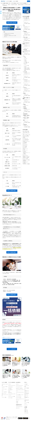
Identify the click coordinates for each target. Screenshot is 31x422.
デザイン (25, 64)
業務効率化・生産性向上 (26, 115)
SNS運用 (24, 151)
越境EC (25, 70)
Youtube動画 (25, 142)
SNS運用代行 (25, 31)
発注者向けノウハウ (26, 390)
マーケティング (25, 79)
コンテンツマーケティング (26, 133)
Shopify (27, 134)
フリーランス (21, 3)
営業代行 (25, 66)
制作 (23, 134)
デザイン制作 (25, 71)
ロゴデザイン (25, 87)
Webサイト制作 (25, 37)
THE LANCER (9, 388)
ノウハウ (12, 3)
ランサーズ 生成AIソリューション (19, 394)
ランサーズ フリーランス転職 (11, 396)
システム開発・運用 (25, 139)
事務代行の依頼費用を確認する (11, 190)
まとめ (6, 36)
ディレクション (25, 144)
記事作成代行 (25, 124)
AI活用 (25, 57)
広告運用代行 (25, 108)
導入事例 (24, 106)
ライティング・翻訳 (4, 397)
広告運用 (28, 157)
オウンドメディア (25, 155)
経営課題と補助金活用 (27, 69)
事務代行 (24, 93)
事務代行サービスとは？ (6, 337)
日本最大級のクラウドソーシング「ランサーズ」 (11, 418)
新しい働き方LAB (10, 389)
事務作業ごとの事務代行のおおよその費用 (10, 35)
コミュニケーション (25, 140)
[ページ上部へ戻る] (29, 418)
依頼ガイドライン (26, 394)
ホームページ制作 (25, 158)
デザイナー (28, 156)
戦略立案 (24, 157)
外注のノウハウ (26, 22)
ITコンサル (25, 58)
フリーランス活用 (26, 65)
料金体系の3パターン (8, 34)
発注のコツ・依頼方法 (26, 117)
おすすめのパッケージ (27, 26)
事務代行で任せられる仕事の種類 (9, 33)
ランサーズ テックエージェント (11, 385)
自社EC (24, 137)
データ (2, 390)
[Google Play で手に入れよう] (25, 418)
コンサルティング (25, 138)
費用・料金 (15, 3)
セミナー (24, 56)
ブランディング (25, 145)
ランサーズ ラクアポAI (18, 397)
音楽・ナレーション (4, 393)
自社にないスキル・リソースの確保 (26, 153)
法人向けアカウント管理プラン (19, 388)
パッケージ (18, 3)
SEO (24, 25)
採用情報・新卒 (26, 410)
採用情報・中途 (26, 411)
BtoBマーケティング (26, 136)
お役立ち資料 (25, 49)
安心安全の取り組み (26, 393)
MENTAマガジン (10, 392)
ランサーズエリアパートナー (19, 406)
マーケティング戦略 (25, 135)
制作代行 (24, 156)
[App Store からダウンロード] (20, 418)
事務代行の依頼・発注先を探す (11, 22)
